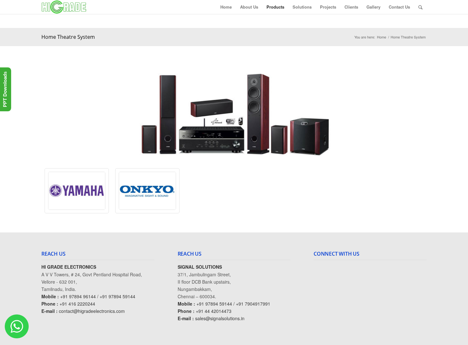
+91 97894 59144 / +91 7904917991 (233, 303)
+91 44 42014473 (213, 311)
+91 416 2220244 (77, 303)
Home (381, 37)
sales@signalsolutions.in (220, 318)
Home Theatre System (68, 36)
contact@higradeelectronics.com (92, 311)
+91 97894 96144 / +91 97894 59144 (97, 296)
